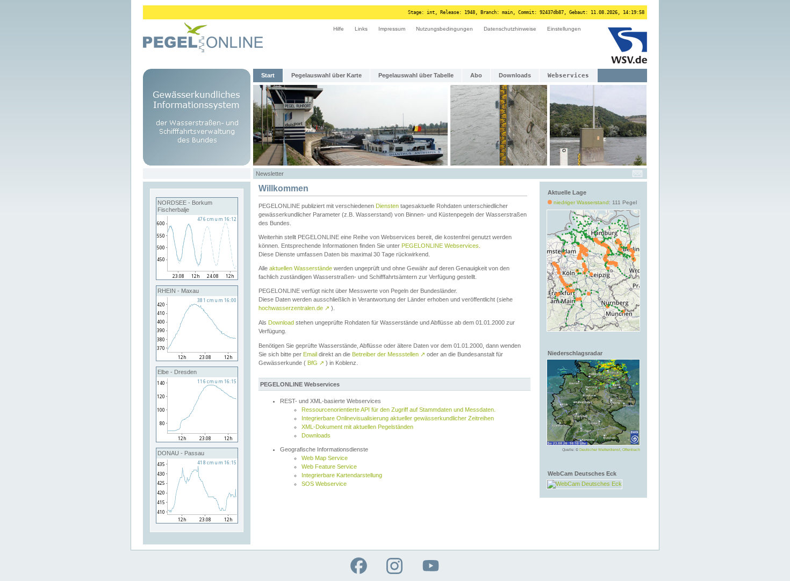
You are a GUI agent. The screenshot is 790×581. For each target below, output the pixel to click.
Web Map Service (324, 458)
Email (310, 354)
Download (281, 322)
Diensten (387, 206)
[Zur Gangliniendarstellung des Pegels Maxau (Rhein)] (197, 358)
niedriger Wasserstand (581, 202)
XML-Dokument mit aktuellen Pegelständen (357, 427)
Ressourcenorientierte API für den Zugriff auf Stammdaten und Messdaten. (398, 409)
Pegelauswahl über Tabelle (416, 75)
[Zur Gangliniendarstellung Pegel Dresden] (197, 439)
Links (361, 29)
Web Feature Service (329, 466)
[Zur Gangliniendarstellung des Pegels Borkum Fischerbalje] (197, 277)
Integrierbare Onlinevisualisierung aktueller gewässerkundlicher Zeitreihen (397, 418)
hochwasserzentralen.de (293, 308)
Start (268, 75)
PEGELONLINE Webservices (440, 245)
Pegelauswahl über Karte (326, 75)
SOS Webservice (324, 483)
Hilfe (338, 29)
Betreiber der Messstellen (388, 354)
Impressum (391, 29)
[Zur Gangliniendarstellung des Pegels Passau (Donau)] (197, 521)
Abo (476, 75)
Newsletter (270, 173)
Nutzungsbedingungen (444, 29)
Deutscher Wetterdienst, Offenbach (609, 449)
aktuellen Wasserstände (300, 268)
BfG (315, 363)
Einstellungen (564, 29)
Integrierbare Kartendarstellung (341, 475)
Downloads (515, 75)
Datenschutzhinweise (510, 29)
